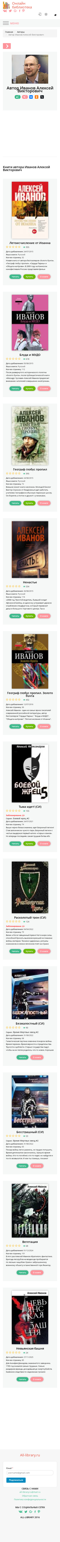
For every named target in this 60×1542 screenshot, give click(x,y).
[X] (42, 97)
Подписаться (16, 1480)
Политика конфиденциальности (30, 1499)
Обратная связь (30, 1495)
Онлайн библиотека (22, 5)
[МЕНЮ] (6, 23)
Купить (29, 276)
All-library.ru (30, 1455)
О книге (44, 276)
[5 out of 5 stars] (18, 247)
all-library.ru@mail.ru (30, 1492)
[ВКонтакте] (31, 97)
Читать (15, 276)
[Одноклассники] (36, 97)
